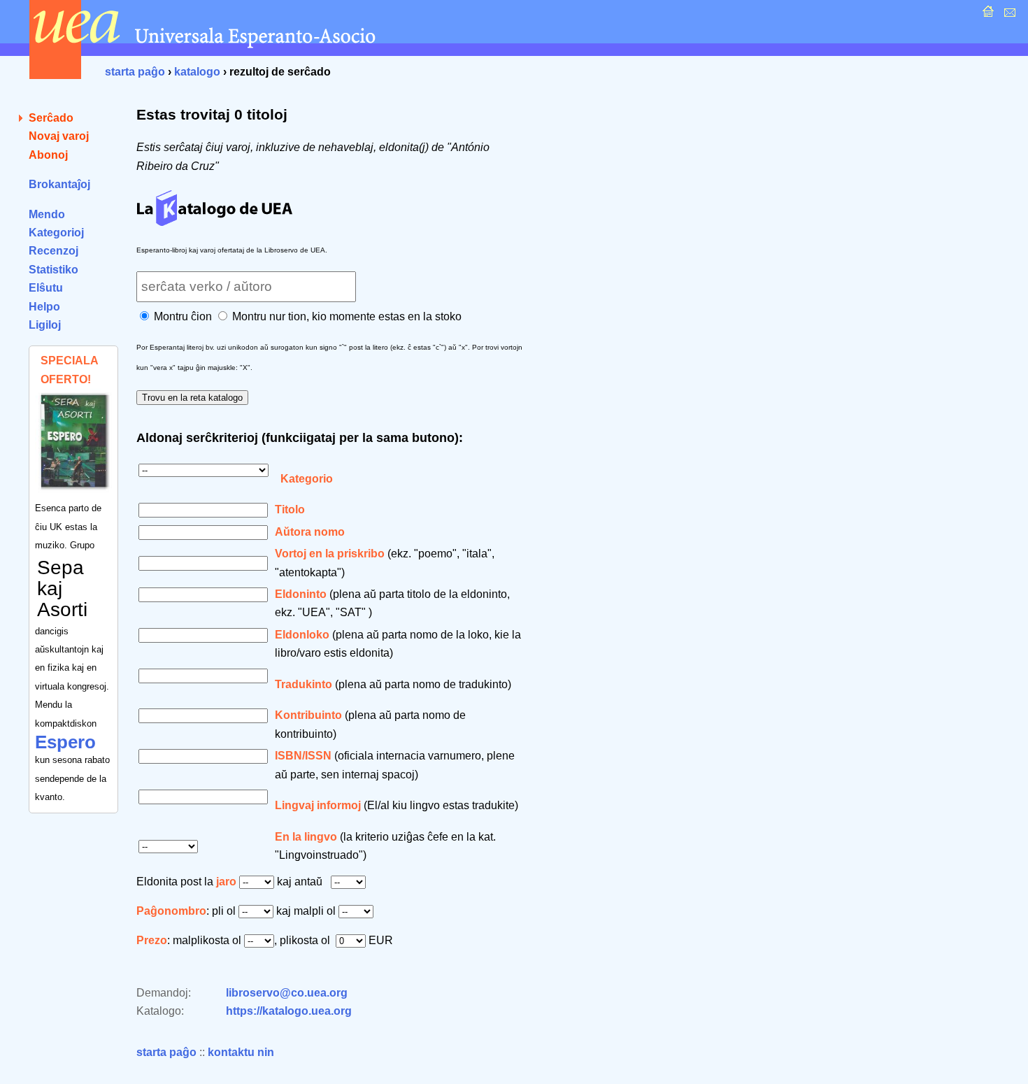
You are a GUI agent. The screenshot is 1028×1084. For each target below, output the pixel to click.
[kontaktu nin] (1008, 15)
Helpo (44, 307)
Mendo (47, 214)
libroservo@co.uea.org (287, 993)
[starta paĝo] (986, 15)
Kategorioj (56, 232)
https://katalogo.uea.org (289, 1011)
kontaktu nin (241, 1052)
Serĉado (51, 118)
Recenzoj (53, 251)
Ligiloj (45, 325)
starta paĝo (135, 72)
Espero (65, 742)
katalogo (197, 72)
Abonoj (48, 155)
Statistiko (53, 270)
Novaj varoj (59, 136)
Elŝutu (46, 288)
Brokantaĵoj (59, 184)
